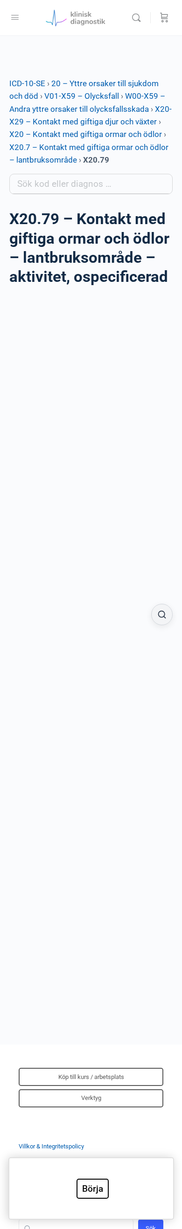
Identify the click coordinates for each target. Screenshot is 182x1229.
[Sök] (139, 17)
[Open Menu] (15, 17)
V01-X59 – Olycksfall (81, 96)
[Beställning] (164, 17)
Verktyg (91, 1097)
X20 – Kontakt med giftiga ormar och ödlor (85, 134)
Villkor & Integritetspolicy (51, 1146)
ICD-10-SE (27, 83)
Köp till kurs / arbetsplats (91, 1076)
